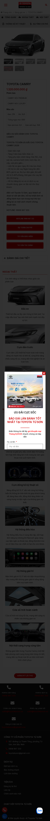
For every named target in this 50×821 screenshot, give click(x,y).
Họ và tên (11, 442)
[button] (44, 373)
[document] (25, 410)
